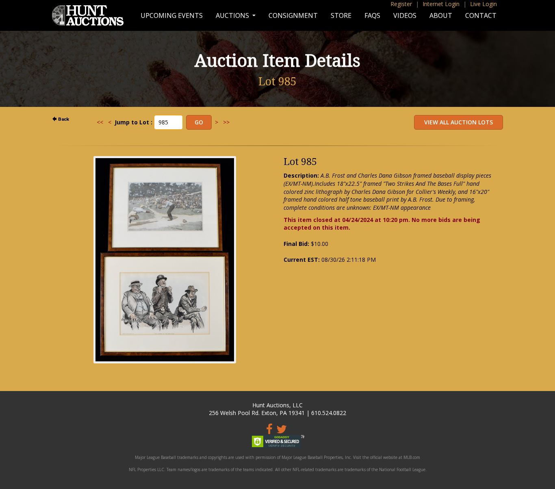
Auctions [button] (233, 15)
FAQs (372, 15)
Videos (404, 15)
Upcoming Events (172, 15)
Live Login (483, 4)
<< (100, 122)
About (440, 15)
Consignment (293, 15)
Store (341, 15)
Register (401, 4)
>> (226, 122)
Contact (480, 15)
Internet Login (441, 4)
